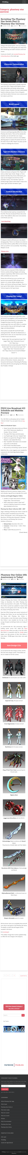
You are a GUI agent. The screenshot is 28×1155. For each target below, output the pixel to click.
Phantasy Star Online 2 (7, 1107)
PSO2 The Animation (6, 1121)
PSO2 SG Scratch (5, 1115)
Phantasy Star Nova (6, 1124)
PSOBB (22, 632)
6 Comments (21, 579)
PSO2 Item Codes (5, 1110)
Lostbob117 (15, 25)
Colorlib (19, 1152)
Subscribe (5, 1089)
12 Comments (23, 25)
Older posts (23, 975)
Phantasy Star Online (6, 1127)
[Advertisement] (14, 381)
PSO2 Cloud (4, 1104)
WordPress (14, 1153)
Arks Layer (3, 1137)
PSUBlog (5, 2)
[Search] (23, 1015)
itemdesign (6, 932)
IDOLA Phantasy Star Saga (7, 1101)
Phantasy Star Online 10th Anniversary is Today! (14, 576)
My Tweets (6, 1021)
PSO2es (3, 1118)
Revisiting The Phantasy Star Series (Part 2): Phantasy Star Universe (13, 21)
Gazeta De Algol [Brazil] (7, 1142)
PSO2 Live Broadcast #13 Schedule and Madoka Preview (13, 410)
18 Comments (20, 415)
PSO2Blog (3, 1140)
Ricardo (13, 415)
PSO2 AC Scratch (5, 1112)
